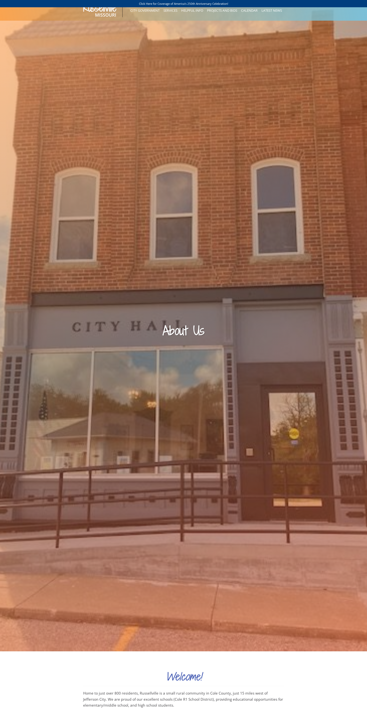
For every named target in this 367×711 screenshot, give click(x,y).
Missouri (99, 12)
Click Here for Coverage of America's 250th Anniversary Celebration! (183, 4)
